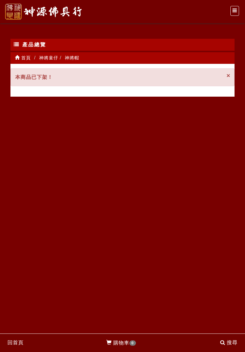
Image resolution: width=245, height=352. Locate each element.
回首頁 (15, 342)
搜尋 (232, 342)
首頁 (25, 57)
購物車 (123, 343)
